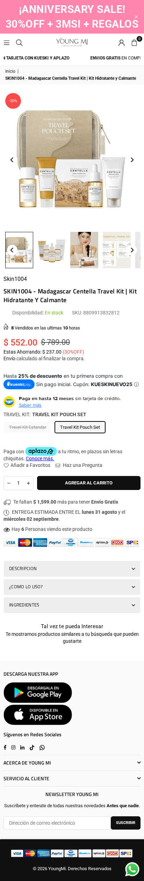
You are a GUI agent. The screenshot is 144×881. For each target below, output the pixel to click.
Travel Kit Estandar (27, 427)
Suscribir (125, 822)
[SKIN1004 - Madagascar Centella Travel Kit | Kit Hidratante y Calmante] (19, 250)
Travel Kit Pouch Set (80, 427)
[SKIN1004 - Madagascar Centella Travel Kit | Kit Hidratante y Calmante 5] (117, 250)
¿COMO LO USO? (26, 586)
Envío (9, 358)
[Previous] (12, 160)
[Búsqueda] (19, 42)
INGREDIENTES (24, 604)
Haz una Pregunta (82, 465)
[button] (134, 42)
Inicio (10, 71)
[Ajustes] (121, 42)
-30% (13, 101)
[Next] (132, 160)
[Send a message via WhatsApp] (132, 869)
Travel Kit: (44, 414)
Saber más (30, 405)
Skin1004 (15, 279)
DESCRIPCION (23, 568)
